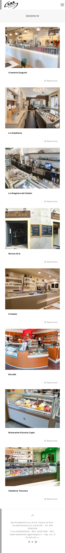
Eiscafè (12, 374)
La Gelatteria (15, 133)
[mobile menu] (62, 4)
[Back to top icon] (32, 515)
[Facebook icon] (29, 541)
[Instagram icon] (36, 541)
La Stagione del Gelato (20, 193)
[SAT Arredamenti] (11, 4)
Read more (52, 80)
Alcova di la (14, 253)
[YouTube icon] (32, 541)
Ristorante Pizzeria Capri (21, 432)
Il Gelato (12, 314)
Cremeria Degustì (17, 72)
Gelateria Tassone (18, 490)
